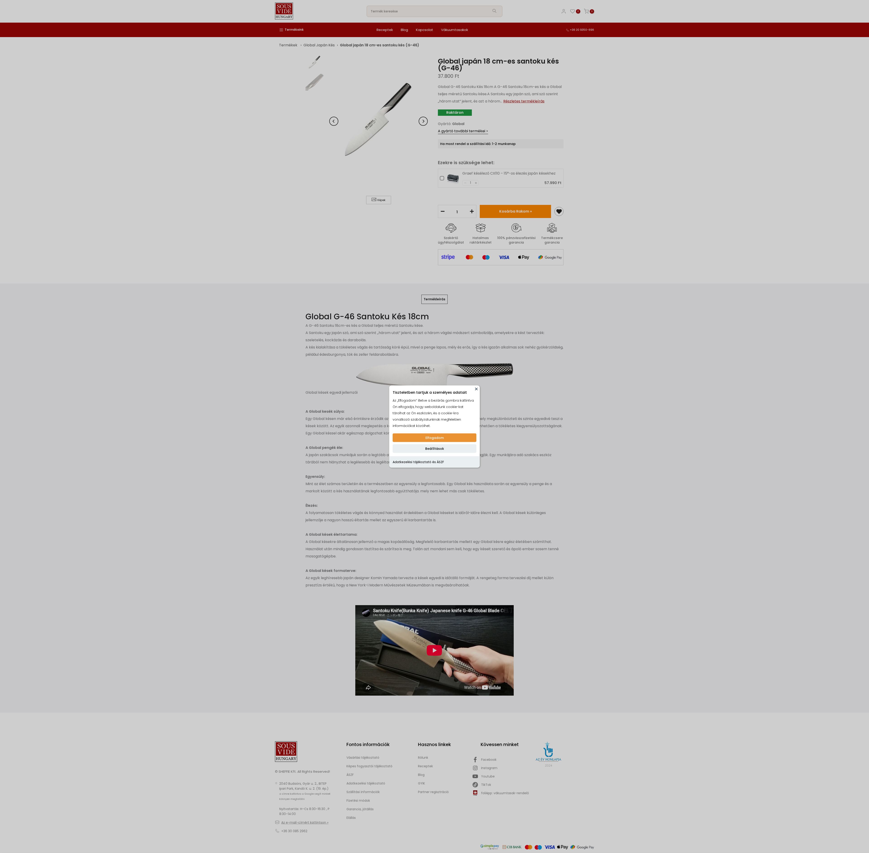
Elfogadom (434, 438)
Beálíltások (434, 448)
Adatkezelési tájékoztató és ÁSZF (418, 462)
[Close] (476, 389)
